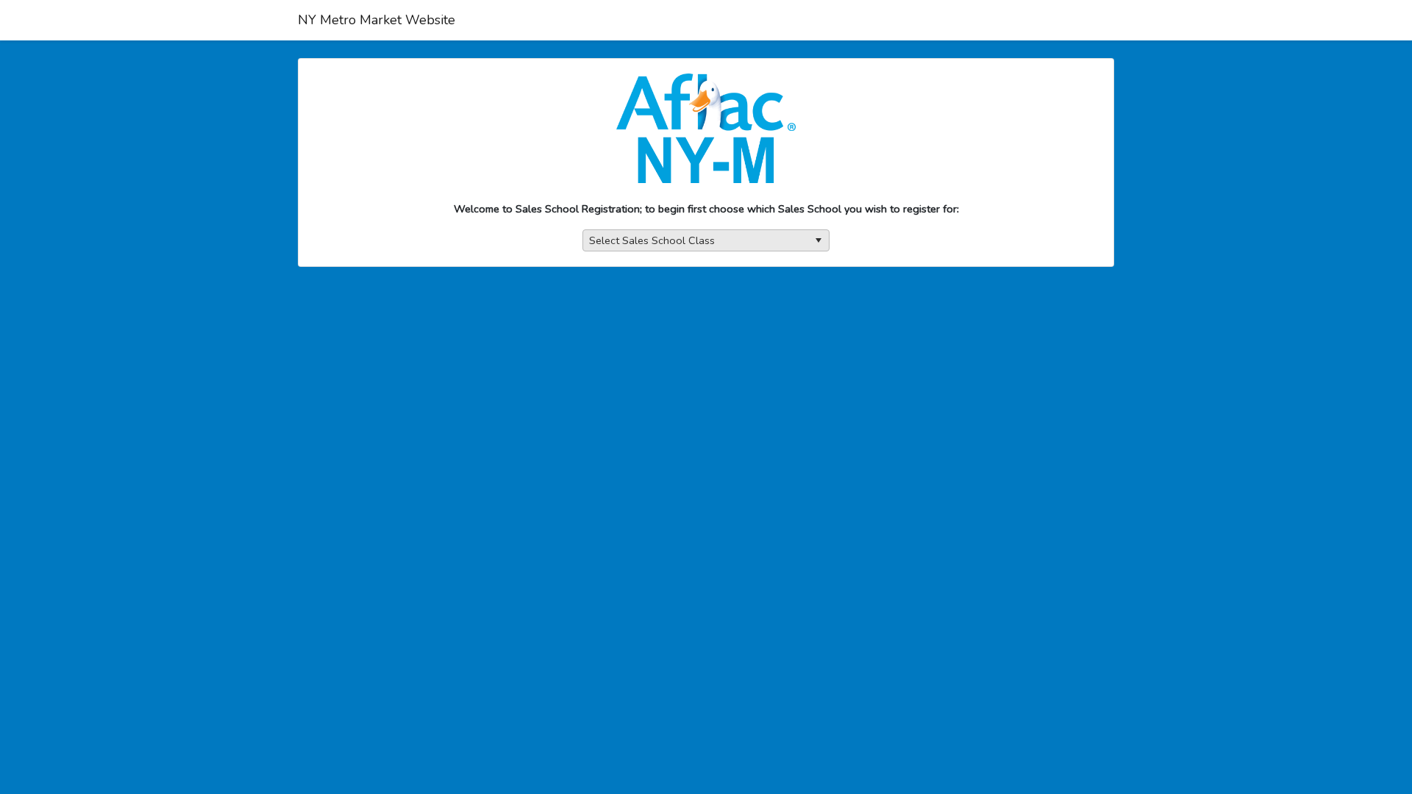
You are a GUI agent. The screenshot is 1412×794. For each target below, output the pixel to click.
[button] (818, 240)
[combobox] (706, 240)
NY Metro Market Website (376, 20)
